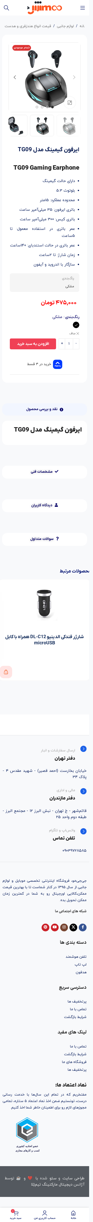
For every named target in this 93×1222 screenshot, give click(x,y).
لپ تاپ (81, 964)
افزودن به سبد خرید (33, 343)
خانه (83, 26)
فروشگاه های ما (74, 1062)
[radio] (76, 325)
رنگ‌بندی (72, 317)
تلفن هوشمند (76, 956)
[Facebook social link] (83, 927)
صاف (72, 333)
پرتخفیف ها (77, 1001)
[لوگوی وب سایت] (44, 7)
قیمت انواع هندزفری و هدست (28, 26)
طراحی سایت (74, 1178)
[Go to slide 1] (52, 107)
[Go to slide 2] (47, 107)
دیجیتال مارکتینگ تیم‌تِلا (51, 1184)
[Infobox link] (45, 754)
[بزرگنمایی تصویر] (70, 102)
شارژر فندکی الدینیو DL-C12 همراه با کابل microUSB (44, 640)
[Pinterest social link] (45, 927)
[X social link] (73, 927)
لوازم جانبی (65, 26)
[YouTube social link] (55, 927)
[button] (74, 77)
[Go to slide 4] (37, 107)
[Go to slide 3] (42, 107)
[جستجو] (6, 8)
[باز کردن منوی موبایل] (83, 8)
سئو (53, 1178)
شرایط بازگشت (75, 1017)
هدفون (81, 972)
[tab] (44, 409)
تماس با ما (78, 1009)
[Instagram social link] (64, 927)
